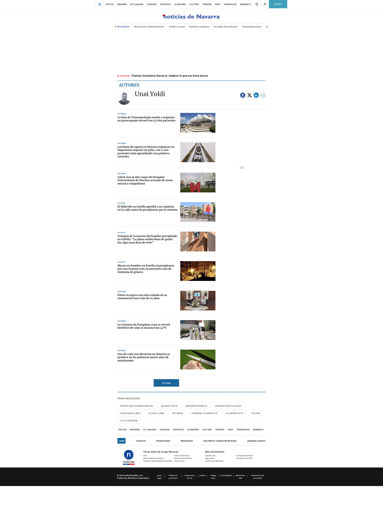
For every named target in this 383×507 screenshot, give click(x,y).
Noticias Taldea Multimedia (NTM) (157, 461)
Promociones (163, 440)
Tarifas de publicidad (214, 461)
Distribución (210, 455)
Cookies (202, 475)
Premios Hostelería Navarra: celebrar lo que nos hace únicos (170, 75)
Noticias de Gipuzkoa (183, 458)
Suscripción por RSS (244, 458)
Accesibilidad (226, 475)
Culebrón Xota (234, 413)
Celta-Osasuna (128, 420)
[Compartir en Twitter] (249, 95)
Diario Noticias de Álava (153, 458)
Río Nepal (177, 413)
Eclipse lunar (156, 413)
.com (121, 440)
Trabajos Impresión (244, 455)
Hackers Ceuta (169, 405)
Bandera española (196, 405)
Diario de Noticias (181, 455)
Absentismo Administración (136, 405)
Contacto (141, 440)
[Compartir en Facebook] (242, 95)
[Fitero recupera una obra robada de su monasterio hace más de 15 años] (197, 300)
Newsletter (187, 440)
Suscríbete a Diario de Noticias (220, 440)
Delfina (255, 413)
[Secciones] (100, 4)
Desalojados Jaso (130, 413)
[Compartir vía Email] (263, 95)
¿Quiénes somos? (256, 440)
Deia (145, 455)
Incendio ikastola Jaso (228, 405)
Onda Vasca (179, 461)
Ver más (166, 383)
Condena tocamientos (204, 413)
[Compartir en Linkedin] (256, 95)
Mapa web (209, 458)
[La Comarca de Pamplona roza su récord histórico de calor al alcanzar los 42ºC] (197, 330)
